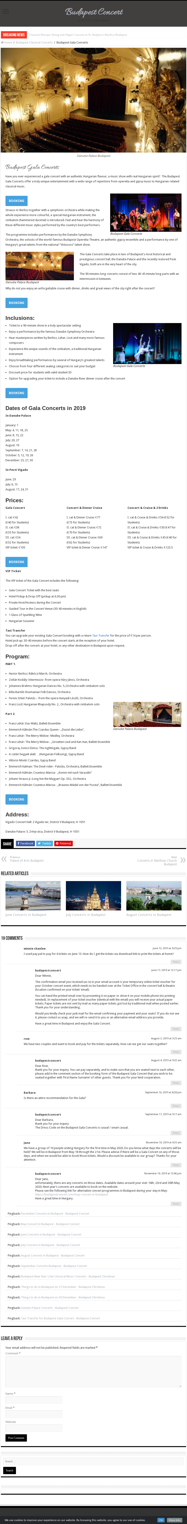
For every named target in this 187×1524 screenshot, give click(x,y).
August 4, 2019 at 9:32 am (166, 1060)
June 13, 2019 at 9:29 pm (167, 948)
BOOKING (16, 201)
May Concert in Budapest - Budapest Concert (50, 1224)
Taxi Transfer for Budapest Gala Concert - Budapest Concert (60, 1318)
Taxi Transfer (100, 635)
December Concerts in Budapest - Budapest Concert (55, 1213)
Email (10, 1407)
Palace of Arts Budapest (27, 859)
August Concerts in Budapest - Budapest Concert (53, 1255)
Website (10, 1422)
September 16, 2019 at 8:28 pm (163, 1092)
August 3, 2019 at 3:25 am (166, 1038)
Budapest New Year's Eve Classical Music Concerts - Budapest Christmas (68, 1276)
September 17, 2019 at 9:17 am (163, 1114)
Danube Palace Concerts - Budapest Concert (50, 1308)
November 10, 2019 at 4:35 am (164, 1142)
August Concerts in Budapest (148, 915)
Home (8, 42)
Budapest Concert (93, 12)
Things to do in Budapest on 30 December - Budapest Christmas (63, 1297)
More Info (175, 1520)
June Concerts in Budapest (26, 915)
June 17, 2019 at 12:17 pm (166, 970)
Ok (161, 1520)
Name (10, 1393)
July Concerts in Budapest (86, 915)
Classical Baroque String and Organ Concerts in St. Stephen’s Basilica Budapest (78, 34)
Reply (176, 961)
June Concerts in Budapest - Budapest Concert (51, 1234)
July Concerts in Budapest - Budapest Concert (50, 1245)
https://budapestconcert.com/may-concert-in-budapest (71, 1194)
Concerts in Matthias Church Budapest (157, 861)
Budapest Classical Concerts (34, 42)
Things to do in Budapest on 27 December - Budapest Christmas (63, 1287)
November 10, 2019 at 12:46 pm (163, 1173)
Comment (13, 1353)
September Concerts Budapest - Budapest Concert (54, 1266)
